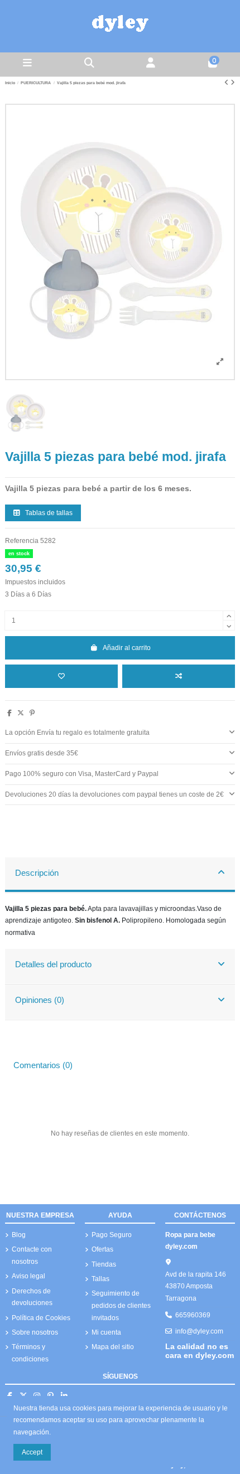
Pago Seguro (112, 1235)
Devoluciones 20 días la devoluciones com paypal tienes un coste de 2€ (114, 794)
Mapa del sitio (113, 1347)
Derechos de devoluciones (32, 1297)
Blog (19, 1235)
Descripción (37, 873)
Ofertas (102, 1249)
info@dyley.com (199, 1331)
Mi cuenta (106, 1332)
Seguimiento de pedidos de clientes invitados (121, 1305)
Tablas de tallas (48, 513)
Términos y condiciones (30, 1353)
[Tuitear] (20, 713)
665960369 (192, 1315)
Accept (32, 1452)
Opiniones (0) (39, 1000)
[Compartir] (9, 713)
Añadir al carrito (127, 648)
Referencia (22, 541)
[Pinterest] (32, 713)
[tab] (120, 733)
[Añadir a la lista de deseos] (61, 676)
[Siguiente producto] (233, 82)
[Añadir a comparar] (178, 676)
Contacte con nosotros (32, 1255)
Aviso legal (28, 1276)
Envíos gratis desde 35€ (41, 753)
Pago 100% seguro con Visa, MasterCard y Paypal (82, 774)
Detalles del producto (53, 964)
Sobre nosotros (35, 1332)
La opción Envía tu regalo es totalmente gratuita (77, 732)
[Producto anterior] (227, 82)
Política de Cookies (41, 1318)
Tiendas (104, 1264)
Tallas (100, 1279)
